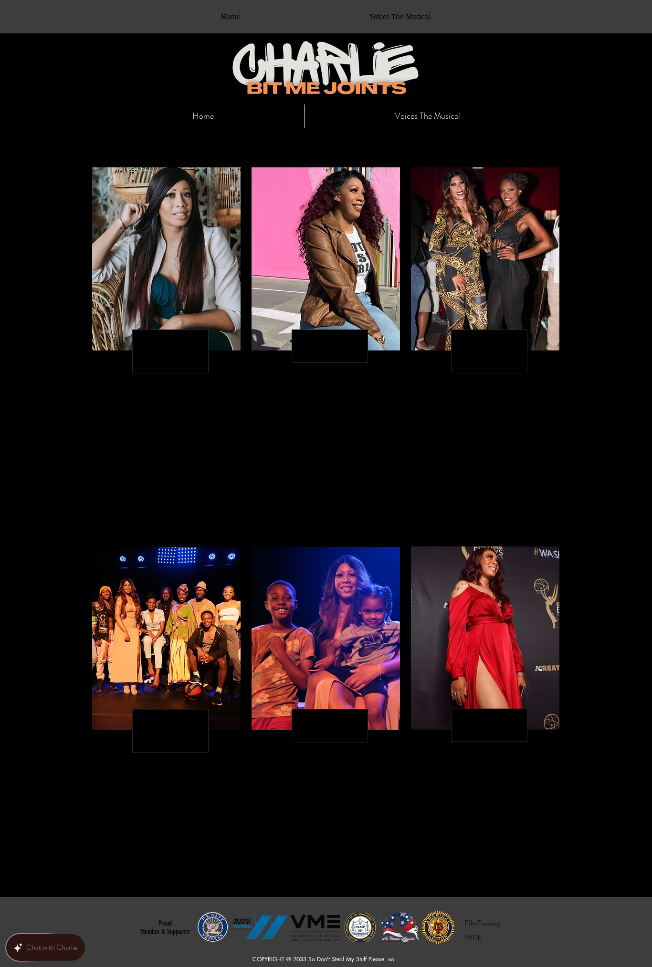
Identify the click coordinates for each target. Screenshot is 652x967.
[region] (166, 351)
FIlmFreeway (482, 923)
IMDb (472, 938)
